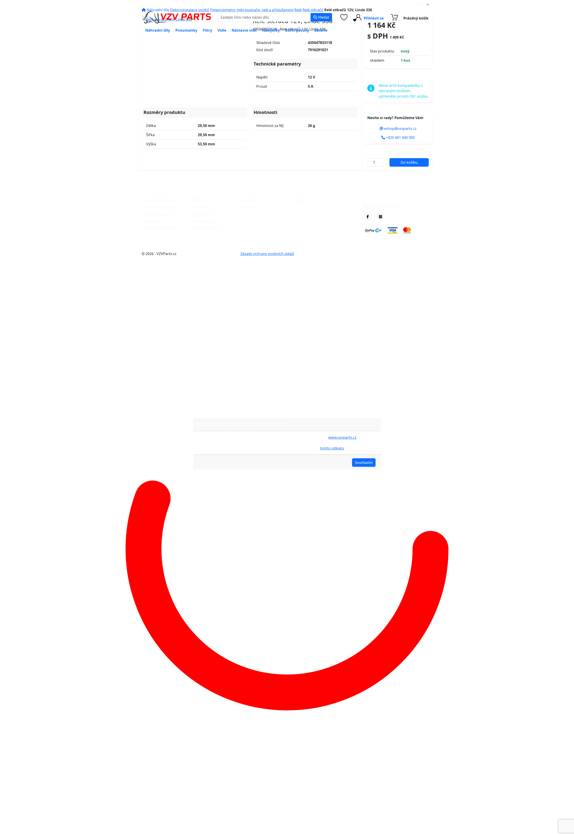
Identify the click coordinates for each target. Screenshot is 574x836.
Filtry (207, 30)
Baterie (320, 30)
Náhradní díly (157, 30)
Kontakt (249, 199)
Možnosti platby (157, 214)
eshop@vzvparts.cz (162, 4)
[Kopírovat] (182, 4)
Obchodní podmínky (161, 228)
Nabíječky (271, 30)
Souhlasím (364, 462)
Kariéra (248, 207)
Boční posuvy (297, 30)
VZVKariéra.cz (204, 221)
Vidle (221, 30)
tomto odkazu (332, 448)
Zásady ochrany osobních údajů (267, 253)
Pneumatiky (186, 30)
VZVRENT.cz (203, 207)
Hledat (323, 17)
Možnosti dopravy (159, 207)
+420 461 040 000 (210, 4)
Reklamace (153, 221)
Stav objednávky (157, 199)
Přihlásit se (300, 199)
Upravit (340, 462)
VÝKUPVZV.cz (204, 214)
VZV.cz (198, 199)
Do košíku (409, 162)
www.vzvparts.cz (342, 437)
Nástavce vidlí (244, 30)
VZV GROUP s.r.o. (207, 228)
